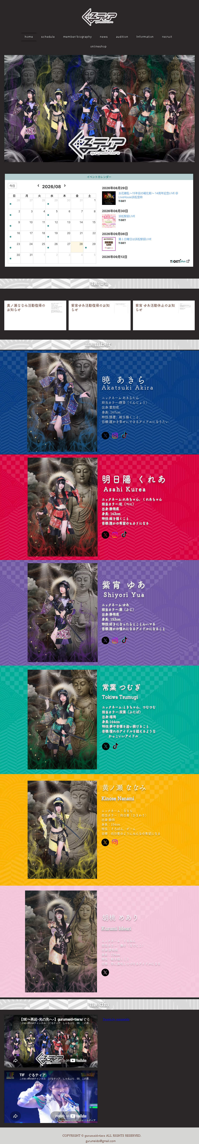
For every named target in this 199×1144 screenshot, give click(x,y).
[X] (105, 435)
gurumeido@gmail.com (101, 1141)
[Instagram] (115, 435)
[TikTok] (124, 435)
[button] (99, 108)
